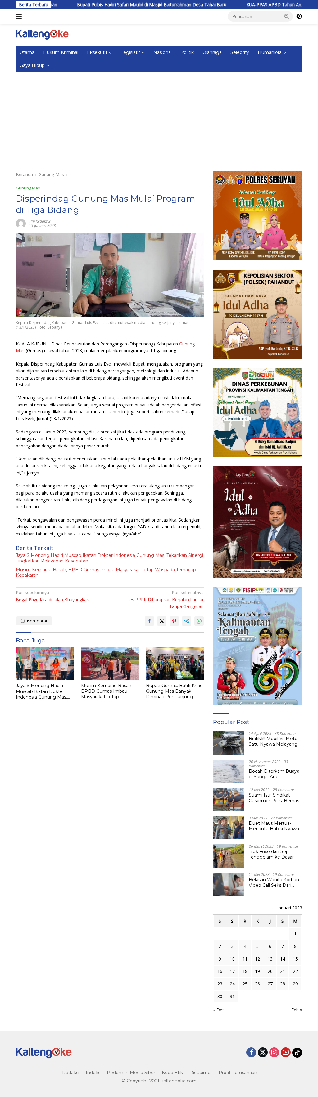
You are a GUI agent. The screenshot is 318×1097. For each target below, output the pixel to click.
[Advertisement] (159, 118)
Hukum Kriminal (60, 52)
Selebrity (239, 52)
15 (295, 959)
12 (257, 959)
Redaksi (70, 1072)
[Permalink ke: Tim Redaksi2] (21, 223)
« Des (219, 1010)
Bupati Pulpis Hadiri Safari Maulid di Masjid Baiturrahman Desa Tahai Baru (126, 4)
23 (219, 984)
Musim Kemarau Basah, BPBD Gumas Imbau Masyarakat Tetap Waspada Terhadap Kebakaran (106, 572)
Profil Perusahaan (238, 1072)
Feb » (296, 1010)
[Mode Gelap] (299, 16)
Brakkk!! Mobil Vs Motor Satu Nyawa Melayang (274, 741)
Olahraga (212, 52)
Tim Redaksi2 (40, 221)
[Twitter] (263, 1052)
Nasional (162, 52)
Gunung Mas (28, 188)
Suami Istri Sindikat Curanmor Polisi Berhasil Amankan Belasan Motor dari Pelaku (275, 797)
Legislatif (130, 52)
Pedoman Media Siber (131, 1072)
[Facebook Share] (149, 621)
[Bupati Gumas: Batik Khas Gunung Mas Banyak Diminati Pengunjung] (175, 663)
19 (257, 971)
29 (295, 984)
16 (219, 971)
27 (270, 984)
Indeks (93, 1072)
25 (245, 984)
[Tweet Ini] (161, 621)
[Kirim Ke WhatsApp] (199, 621)
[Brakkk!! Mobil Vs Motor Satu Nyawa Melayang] (228, 743)
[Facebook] (251, 1052)
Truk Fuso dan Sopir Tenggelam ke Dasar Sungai (271, 854)
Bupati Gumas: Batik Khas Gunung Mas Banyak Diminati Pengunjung (174, 691)
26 (257, 984)
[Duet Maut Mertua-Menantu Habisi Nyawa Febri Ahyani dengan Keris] (228, 827)
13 (270, 959)
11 (245, 959)
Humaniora (270, 52)
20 (270, 971)
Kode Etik (172, 1072)
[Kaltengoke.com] (42, 34)
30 (219, 996)
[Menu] (20, 16)
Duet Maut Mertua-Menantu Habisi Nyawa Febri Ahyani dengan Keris (274, 826)
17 (232, 971)
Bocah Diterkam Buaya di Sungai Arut (274, 773)
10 (232, 959)
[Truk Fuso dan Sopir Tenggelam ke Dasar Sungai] (228, 856)
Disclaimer (200, 1072)
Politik (187, 52)
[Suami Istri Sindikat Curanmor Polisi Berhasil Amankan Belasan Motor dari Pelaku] (228, 799)
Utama (27, 52)
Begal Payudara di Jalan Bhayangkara (53, 595)
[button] (286, 16)
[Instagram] (274, 1052)
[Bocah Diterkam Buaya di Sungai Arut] (228, 771)
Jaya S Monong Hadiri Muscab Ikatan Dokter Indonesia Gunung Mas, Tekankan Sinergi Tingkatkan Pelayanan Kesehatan (109, 558)
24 (232, 984)
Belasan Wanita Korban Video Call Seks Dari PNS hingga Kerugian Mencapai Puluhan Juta (274, 882)
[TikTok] (297, 1053)
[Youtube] (286, 1052)
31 (232, 996)
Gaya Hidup (32, 65)
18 (245, 971)
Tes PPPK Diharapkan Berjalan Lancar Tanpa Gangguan (165, 599)
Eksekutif (97, 52)
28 (282, 984)
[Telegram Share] (186, 621)
